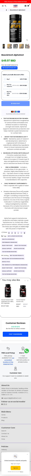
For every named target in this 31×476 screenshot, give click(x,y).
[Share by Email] (21, 232)
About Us (4, 436)
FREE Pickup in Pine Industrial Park (15, 2)
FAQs (3, 439)
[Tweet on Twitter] (12, 232)
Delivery (4, 450)
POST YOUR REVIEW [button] (15, 334)
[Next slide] (28, 281)
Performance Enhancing (9, 242)
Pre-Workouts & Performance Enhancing (14, 265)
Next (28, 28)
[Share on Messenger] (24, 232)
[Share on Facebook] (9, 232)
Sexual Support (7, 248)
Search (3, 431)
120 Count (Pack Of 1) (9, 68)
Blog (2, 420)
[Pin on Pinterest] (15, 232)
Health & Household (8, 239)
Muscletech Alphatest (17, 10)
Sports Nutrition (19, 248)
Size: (9, 65)
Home (3, 415)
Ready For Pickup (7, 245)
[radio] (15, 79)
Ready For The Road (20, 245)
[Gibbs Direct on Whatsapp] (6, 404)
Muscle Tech (6, 261)
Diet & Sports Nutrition (15, 236)
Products (4, 418)
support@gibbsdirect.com (11, 398)
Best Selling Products (17, 255)
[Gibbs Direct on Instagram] (4, 404)
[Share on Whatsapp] (18, 232)
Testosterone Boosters (9, 251)
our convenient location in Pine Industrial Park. (8, 361)
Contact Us (5, 434)
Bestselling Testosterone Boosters (13, 258)
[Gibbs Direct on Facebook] (2, 404)
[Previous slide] (25, 281)
